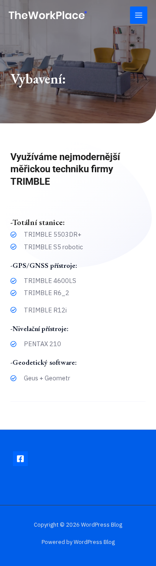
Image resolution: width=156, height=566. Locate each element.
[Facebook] (20, 458)
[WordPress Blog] (48, 15)
